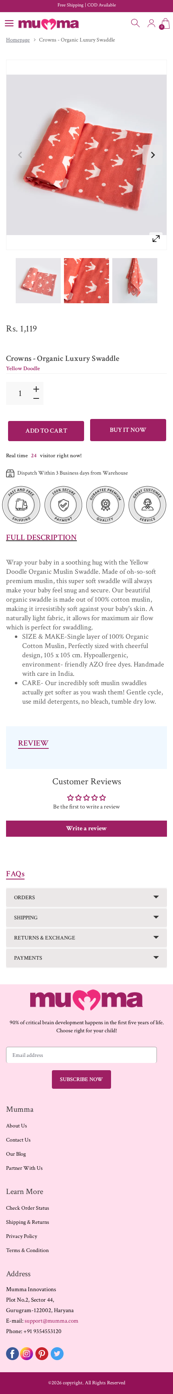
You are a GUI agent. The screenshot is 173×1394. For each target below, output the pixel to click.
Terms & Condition (27, 1250)
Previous (20, 155)
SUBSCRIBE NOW (81, 1079)
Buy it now (128, 430)
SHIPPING (26, 917)
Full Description (41, 537)
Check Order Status (27, 1208)
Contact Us (18, 1140)
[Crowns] (38, 280)
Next (152, 155)
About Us (16, 1125)
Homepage (18, 40)
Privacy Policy (21, 1236)
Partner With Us (24, 1168)
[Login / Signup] (151, 23)
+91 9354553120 (42, 1331)
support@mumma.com (51, 1321)
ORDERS (24, 897)
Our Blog (16, 1154)
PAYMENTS (28, 958)
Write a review (86, 828)
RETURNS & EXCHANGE (44, 938)
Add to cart (46, 431)
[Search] (136, 23)
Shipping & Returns (27, 1222)
